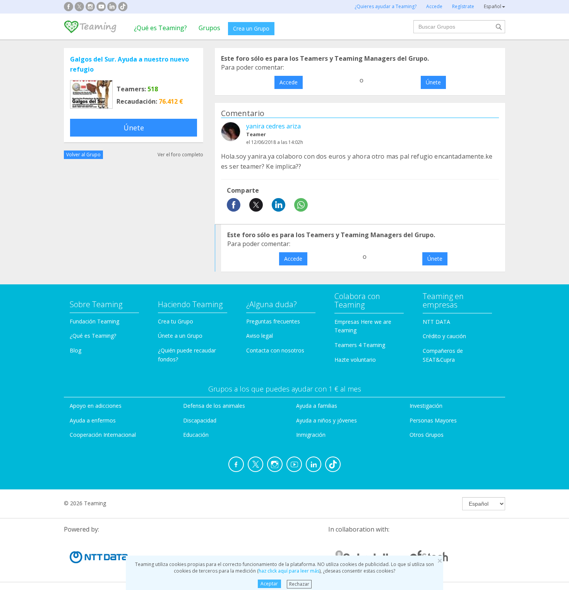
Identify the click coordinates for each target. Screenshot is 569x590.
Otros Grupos (427, 434)
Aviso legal (259, 335)
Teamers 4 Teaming (359, 345)
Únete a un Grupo (180, 335)
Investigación (426, 405)
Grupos (209, 28)
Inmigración (311, 434)
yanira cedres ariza (273, 126)
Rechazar (299, 583)
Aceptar (269, 583)
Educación (196, 434)
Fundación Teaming (94, 321)
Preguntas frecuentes (273, 321)
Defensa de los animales (214, 405)
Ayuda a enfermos (93, 420)
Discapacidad (199, 420)
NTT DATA (436, 321)
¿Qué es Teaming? (160, 28)
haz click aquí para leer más (289, 571)
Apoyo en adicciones (96, 405)
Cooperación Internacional (103, 434)
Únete (133, 127)
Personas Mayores (433, 420)
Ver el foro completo (180, 154)
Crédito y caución (444, 336)
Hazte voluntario (355, 359)
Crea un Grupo (251, 28)
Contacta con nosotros (275, 350)
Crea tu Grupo (175, 321)
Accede (288, 82)
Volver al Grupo (83, 154)
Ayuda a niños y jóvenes (326, 420)
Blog (75, 350)
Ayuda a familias (316, 405)
